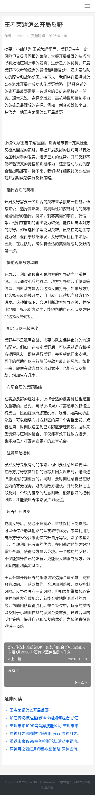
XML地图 (47, 787)
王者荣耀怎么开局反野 (29, 710)
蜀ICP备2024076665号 (75, 782)
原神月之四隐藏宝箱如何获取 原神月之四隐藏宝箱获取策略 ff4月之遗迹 (46, 733)
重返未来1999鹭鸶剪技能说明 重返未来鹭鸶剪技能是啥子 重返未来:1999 (46, 725)
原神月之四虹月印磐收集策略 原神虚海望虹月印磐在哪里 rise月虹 (46, 749)
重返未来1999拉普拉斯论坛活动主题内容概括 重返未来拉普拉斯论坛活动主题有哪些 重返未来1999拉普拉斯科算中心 (46, 741)
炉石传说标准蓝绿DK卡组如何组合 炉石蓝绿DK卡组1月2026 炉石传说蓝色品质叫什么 (46, 717)
